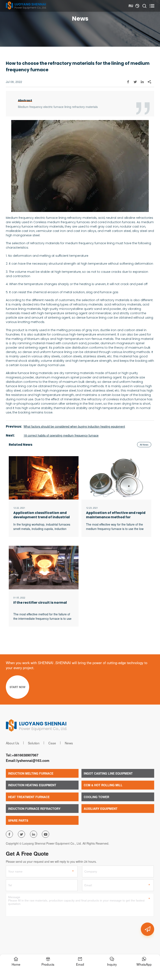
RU (131, 6)
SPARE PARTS (18, 820)
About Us (12, 743)
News (69, 743)
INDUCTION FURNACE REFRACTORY (34, 808)
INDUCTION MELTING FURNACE (30, 773)
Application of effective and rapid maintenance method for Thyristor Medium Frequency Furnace (115, 515)
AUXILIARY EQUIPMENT (101, 808)
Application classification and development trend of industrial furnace (41, 515)
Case (52, 743)
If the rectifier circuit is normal (40, 602)
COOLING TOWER (96, 797)
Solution (34, 743)
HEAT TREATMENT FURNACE (29, 797)
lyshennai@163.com (32, 760)
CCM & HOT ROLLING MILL (103, 785)
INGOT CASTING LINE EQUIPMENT (108, 773)
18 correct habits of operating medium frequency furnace (61, 435)
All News (144, 444)
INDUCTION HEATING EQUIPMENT (32, 785)
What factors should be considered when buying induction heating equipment (74, 426)
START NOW (17, 687)
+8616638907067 (25, 754)
